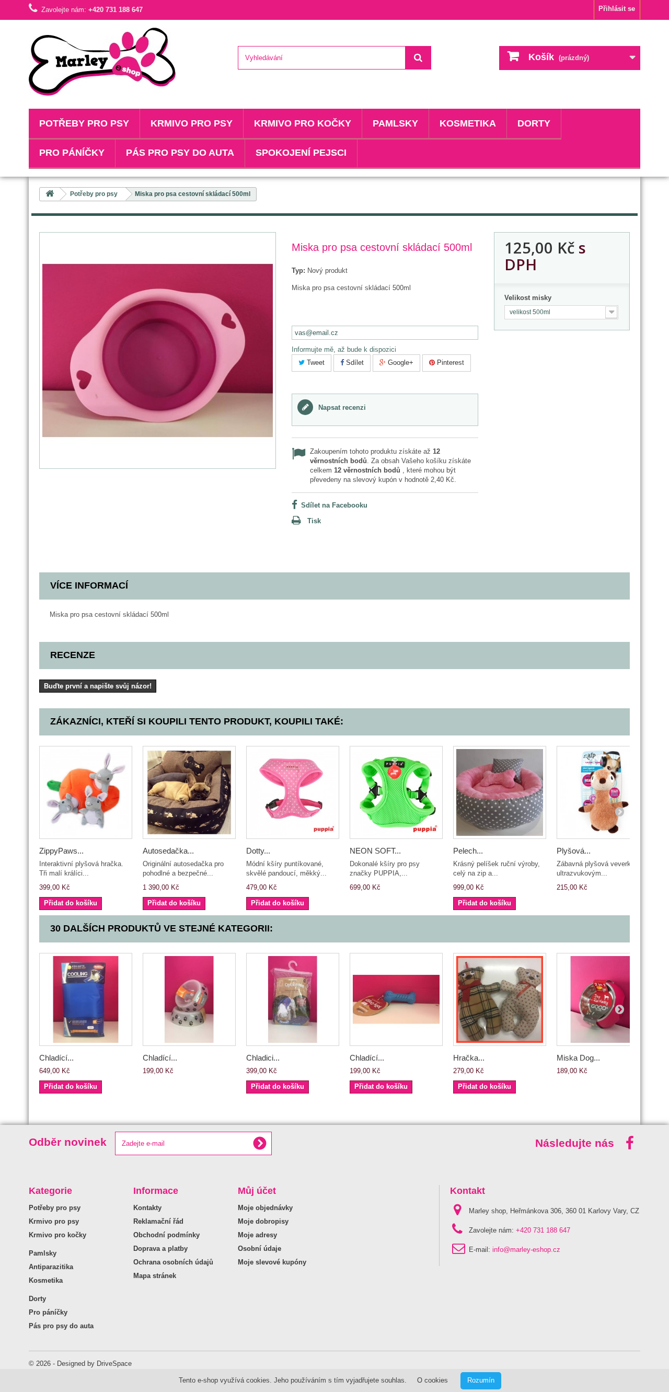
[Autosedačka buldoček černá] (189, 792)
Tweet (315, 362)
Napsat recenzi (341, 407)
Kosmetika (468, 123)
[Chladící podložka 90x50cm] (85, 999)
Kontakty (147, 1208)
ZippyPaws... (61, 850)
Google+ (399, 362)
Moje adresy (257, 1235)
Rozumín (480, 1380)
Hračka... (469, 1057)
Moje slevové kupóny (272, 1262)
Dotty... (258, 850)
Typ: (298, 270)
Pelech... (468, 850)
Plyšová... (574, 850)
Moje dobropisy (263, 1221)
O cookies (432, 1380)
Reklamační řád (158, 1221)
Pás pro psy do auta (180, 152)
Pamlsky (395, 123)
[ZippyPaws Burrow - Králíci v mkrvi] (85, 792)
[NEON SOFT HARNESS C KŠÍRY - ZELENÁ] (396, 792)
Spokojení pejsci (301, 152)
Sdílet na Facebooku (334, 505)
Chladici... (263, 1057)
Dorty (533, 123)
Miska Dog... (578, 1057)
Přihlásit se (616, 9)
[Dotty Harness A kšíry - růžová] (292, 792)
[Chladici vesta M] (292, 999)
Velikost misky (528, 298)
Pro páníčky (72, 152)
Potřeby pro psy (84, 123)
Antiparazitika (51, 1267)
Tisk (314, 521)
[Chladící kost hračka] (396, 999)
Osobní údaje (259, 1248)
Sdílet (354, 362)
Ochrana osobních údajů (173, 1262)
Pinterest (449, 362)
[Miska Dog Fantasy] (603, 999)
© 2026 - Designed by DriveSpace (80, 1363)
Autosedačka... (168, 850)
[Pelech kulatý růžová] (499, 792)
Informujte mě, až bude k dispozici (344, 349)
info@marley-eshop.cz (526, 1249)
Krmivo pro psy (192, 123)
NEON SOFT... (375, 850)
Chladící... (56, 1057)
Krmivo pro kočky (302, 123)
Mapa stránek (154, 1276)
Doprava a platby (160, 1248)
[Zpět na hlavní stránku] (50, 194)
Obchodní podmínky (166, 1235)
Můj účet (257, 1191)
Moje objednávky (265, 1208)
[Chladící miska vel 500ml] (189, 999)
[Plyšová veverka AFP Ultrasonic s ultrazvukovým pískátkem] (603, 792)
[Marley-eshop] (125, 62)
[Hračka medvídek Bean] (499, 999)
